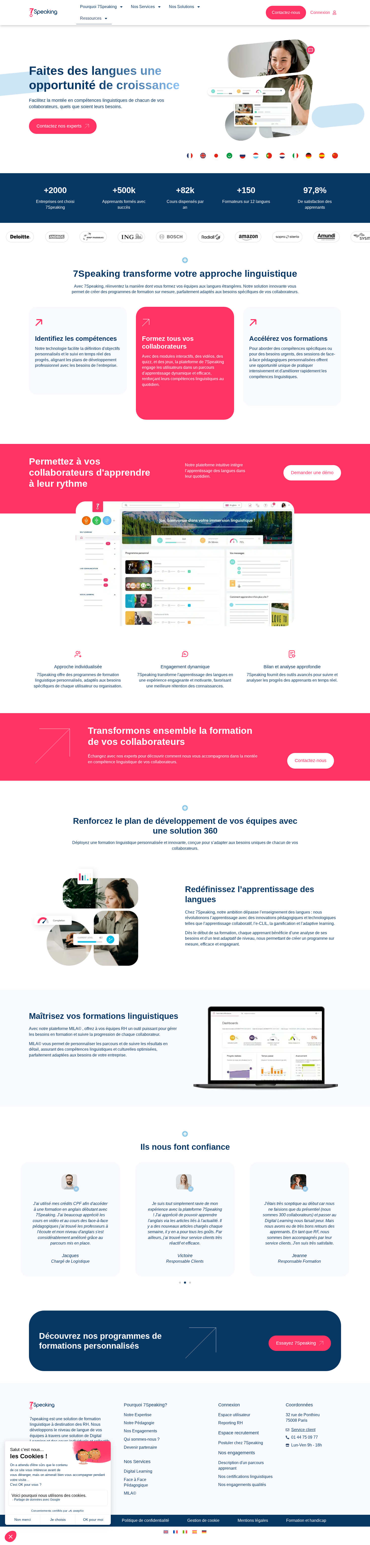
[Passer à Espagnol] (194, 1532)
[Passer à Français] (175, 1532)
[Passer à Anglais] (166, 1532)
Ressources (90, 18)
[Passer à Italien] (185, 1532)
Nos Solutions (181, 7)
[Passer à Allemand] (204, 1532)
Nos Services (143, 7)
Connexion (320, 12)
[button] (180, 1283)
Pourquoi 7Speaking (98, 7)
